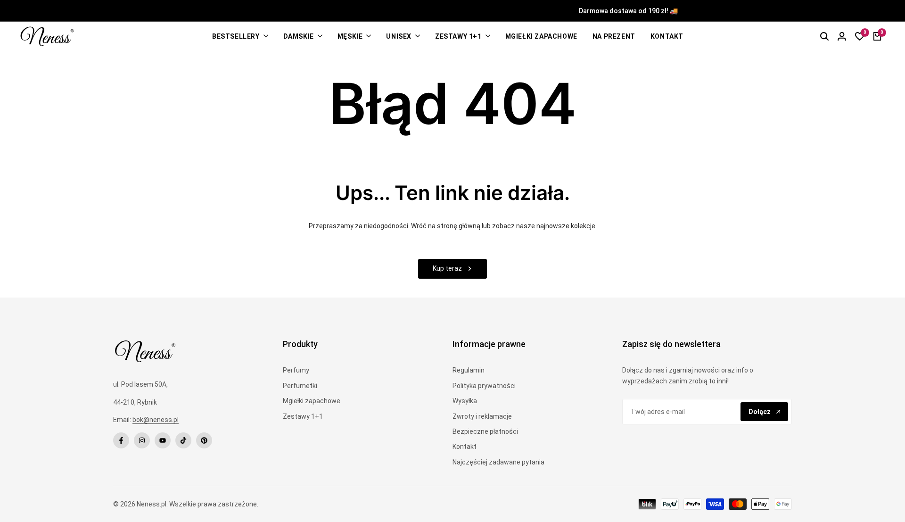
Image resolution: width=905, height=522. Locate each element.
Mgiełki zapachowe (311, 401)
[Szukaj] (824, 36)
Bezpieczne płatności (485, 431)
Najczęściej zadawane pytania (498, 462)
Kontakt (464, 446)
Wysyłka (464, 401)
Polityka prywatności (484, 385)
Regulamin (468, 370)
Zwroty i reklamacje (482, 416)
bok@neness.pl (155, 419)
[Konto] (842, 36)
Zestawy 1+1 (303, 416)
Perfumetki (300, 385)
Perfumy (296, 370)
